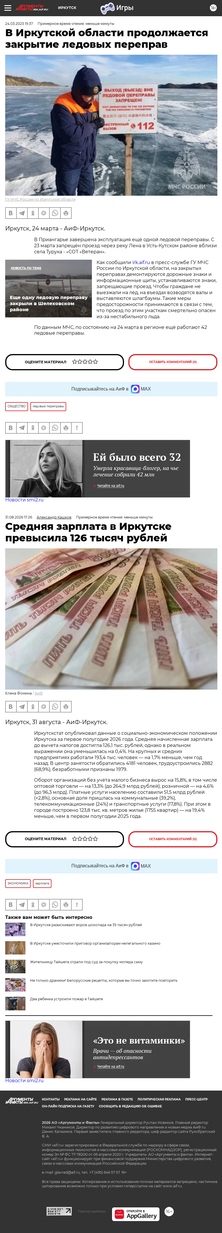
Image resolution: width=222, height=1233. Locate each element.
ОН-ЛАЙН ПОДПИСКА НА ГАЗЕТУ (68, 1106)
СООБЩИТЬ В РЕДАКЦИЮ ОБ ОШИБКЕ (130, 1106)
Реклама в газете (117, 1099)
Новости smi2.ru (24, 500)
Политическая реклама (159, 1099)
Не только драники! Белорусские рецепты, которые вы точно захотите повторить (103, 980)
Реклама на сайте (80, 1099)
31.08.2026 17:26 (18, 517)
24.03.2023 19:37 (19, 23)
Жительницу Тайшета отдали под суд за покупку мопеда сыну (86, 962)
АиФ (39, 693)
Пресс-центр (196, 1099)
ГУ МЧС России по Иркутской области (40, 199)
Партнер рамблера (92, 1211)
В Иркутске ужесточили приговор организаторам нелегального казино (95, 943)
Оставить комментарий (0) (173, 362)
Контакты (51, 1099)
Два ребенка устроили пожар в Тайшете (66, 999)
